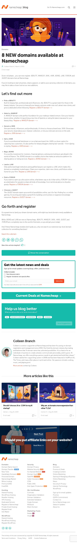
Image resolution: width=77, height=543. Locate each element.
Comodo (30, 493)
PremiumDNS (7, 484)
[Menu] (74, 7)
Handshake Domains (11, 474)
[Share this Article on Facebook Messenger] (17, 240)
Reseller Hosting (7, 497)
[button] (69, 7)
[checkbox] (5, 274)
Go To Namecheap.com (56, 7)
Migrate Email (7, 509)
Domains (5, 49)
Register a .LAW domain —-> (29, 172)
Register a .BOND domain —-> (39, 159)
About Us (56, 507)
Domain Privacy (33, 467)
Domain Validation (34, 497)
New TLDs (5, 472)
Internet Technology (60, 486)
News (55, 481)
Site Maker (5, 512)
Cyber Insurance (35, 479)
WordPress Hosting (9, 495)
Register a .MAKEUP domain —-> (26, 120)
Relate (30, 513)
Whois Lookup (7, 481)
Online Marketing (59, 474)
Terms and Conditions (9, 538)
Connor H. (44, 412)
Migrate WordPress (8, 523)
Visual (30, 516)
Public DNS (31, 484)
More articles (18, 366)
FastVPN (33, 477)
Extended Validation (34, 500)
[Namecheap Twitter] (6, 528)
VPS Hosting (6, 500)
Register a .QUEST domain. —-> (23, 197)
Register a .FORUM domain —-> (21, 184)
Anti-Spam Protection (37, 486)
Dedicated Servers (8, 502)
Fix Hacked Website (36, 472)
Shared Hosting (7, 493)
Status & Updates (59, 505)
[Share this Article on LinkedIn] (12, 240)
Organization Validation (35, 495)
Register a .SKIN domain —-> (14, 133)
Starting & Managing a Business (64, 477)
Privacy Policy (22, 538)
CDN (29, 481)
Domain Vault (34, 474)
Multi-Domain (32, 507)
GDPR (40, 284)
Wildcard (30, 505)
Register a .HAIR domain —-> (22, 146)
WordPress (57, 489)
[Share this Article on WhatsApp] (21, 240)
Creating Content (59, 472)
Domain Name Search (10, 467)
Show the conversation (39, 253)
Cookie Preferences (40, 538)
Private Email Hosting (9, 507)
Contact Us (57, 500)
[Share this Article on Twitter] (8, 240)
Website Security (35, 469)
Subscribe (59, 281)
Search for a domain (9, 234)
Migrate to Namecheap (10, 505)
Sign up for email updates (62, 493)
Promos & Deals (59, 469)
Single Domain (32, 502)
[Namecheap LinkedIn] (9, 528)
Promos (56, 495)
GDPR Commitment (60, 497)
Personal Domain (8, 477)
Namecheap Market (9, 479)
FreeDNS (5, 486)
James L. (6, 412)
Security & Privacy (59, 484)
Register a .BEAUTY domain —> (40, 108)
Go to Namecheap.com (61, 502)
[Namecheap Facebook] (3, 528)
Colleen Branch (9, 66)
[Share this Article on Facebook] (4, 240)
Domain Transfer (10, 469)
